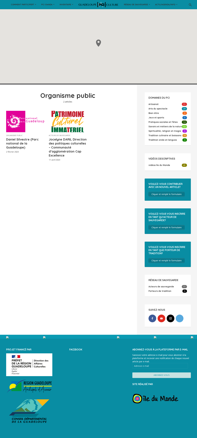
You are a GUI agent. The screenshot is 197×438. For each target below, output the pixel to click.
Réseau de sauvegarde (136, 4)
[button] (98, 43)
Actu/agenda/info (165, 4)
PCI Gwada (46, 4)
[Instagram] (170, 318)
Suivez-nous (99, 338)
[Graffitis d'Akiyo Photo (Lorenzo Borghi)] (135, 337)
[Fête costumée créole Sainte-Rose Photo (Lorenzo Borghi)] (24, 337)
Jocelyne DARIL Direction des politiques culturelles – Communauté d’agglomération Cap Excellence (68, 147)
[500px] (179, 318)
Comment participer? (22, 4)
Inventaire (65, 4)
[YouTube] (161, 318)
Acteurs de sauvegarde (59, 135)
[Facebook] (152, 318)
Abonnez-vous (162, 375)
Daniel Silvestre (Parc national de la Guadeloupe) (22, 143)
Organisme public (14, 135)
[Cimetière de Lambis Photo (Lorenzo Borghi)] (172, 337)
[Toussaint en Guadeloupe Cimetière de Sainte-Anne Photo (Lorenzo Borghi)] (61, 337)
